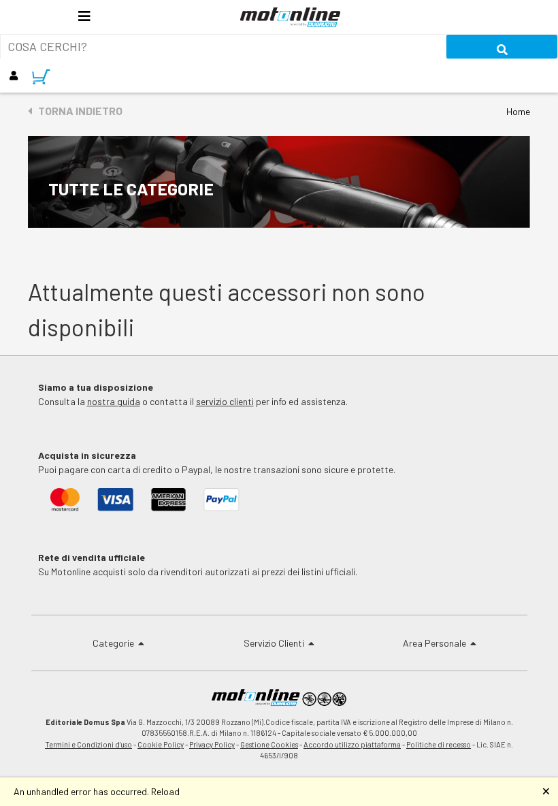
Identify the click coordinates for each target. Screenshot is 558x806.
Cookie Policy (160, 744)
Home (518, 111)
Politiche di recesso (438, 744)
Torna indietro (77, 110)
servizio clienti (225, 401)
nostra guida (113, 401)
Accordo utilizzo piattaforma (352, 744)
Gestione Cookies (269, 744)
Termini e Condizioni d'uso (88, 744)
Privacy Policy (212, 744)
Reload (165, 791)
